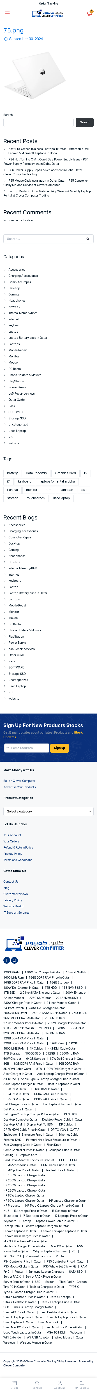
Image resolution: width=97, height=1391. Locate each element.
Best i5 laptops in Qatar (64, 1084)
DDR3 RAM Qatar (15, 1089)
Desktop (14, 288)
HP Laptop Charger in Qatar (68, 1200)
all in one (9, 1079)
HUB (6, 1211)
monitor (31, 490)
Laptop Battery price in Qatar (28, 337)
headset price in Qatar (60, 1170)
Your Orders (11, 841)
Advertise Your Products (19, 787)
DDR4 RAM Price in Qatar (51, 1094)
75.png (13, 30)
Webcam (76, 1332)
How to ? (15, 307)
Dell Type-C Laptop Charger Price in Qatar (31, 1114)
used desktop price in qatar (58, 1312)
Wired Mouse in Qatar (69, 1337)
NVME (81, 1246)
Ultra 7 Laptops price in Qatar (61, 1302)
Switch (50, 1282)
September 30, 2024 (25, 39)
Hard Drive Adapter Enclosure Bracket (29, 1160)
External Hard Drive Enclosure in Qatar (52, 1140)
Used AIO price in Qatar (19, 1312)
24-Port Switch (13, 1008)
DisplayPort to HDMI (41, 1124)
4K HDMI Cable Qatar (62, 1048)
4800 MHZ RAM (14, 1048)
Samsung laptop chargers (46, 1271)
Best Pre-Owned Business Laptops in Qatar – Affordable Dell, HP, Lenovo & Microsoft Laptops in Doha (46, 151)
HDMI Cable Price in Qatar (58, 1165)
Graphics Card (65, 473)
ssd (83, 490)
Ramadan (66, 490)
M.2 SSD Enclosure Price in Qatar (25, 1241)
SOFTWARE (16, 412)
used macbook (48, 1322)
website (14, 443)
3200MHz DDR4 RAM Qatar (22, 1033)
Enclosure (10, 1134)
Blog (6, 888)
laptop (26, 1221)
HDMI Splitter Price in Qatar (21, 1170)
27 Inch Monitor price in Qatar (23, 1023)
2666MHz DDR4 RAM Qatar (22, 1018)
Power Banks (17, 387)
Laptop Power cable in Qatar (55, 1221)
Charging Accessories (23, 276)
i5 (85, 473)
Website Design (13, 906)
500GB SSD (33, 1053)
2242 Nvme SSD (67, 998)
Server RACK (12, 1276)
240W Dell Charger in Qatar (47, 1008)
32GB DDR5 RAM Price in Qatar (24, 1043)
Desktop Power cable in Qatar (62, 1119)
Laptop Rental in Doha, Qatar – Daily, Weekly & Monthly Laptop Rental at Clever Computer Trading (47, 193)
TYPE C (74, 1287)
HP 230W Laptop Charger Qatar (25, 1185)
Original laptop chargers (50, 1251)
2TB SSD (45, 1028)
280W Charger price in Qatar (67, 1023)
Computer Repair (20, 282)
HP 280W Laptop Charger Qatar (25, 1190)
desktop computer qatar (20, 1119)
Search (8, 115)
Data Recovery (36, 473)
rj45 (6, 1271)
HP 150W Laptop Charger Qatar (25, 1175)
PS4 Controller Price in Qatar (22, 1261)
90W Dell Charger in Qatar (64, 1069)
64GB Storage (36, 1058)
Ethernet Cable (68, 1134)
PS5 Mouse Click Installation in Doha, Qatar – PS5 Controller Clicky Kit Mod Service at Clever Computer (45, 183)
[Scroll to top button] (89, 1372)
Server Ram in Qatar (16, 1282)
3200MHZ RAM (55, 1033)
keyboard (15, 325)
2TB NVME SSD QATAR (19, 1028)
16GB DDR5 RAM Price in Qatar (24, 982)
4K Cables (37, 1048)
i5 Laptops (10, 1216)
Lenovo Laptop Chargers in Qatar (47, 1226)
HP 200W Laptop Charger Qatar (25, 1180)
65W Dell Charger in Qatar (67, 1058)
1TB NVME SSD (72, 987)
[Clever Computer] (49, 13)
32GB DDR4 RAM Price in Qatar (24, 1038)
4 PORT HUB (77, 1043)
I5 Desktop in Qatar (65, 1211)
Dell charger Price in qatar (21, 1104)
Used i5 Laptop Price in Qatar (23, 1317)
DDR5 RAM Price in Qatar (51, 1099)
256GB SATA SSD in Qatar (49, 1013)
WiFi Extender (13, 1337)
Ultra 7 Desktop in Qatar (19, 1302)
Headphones (17, 300)
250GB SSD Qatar (15, 1013)
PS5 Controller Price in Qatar (65, 1261)
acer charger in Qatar (18, 1074)
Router (19, 1271)
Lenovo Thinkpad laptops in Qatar (64, 1231)
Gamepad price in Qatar (65, 1150)
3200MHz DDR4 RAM (70, 1028)
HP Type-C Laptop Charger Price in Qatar (53, 1205)
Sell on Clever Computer (19, 781)
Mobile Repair (18, 350)
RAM (84, 1266)
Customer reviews (15, 894)
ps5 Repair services (22, 393)
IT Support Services (16, 912)
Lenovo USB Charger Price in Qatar (26, 1236)
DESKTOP (71, 1114)
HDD (62, 1160)
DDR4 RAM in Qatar (16, 1094)
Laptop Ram (11, 1226)
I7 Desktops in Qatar (37, 1216)
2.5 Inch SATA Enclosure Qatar (40, 992)
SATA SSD (76, 1271)
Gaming (14, 294)
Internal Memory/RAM (23, 313)
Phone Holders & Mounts (25, 375)
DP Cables (66, 1124)
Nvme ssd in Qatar (16, 1251)
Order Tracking (48, 3)
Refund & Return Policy (18, 847)
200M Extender (76, 992)
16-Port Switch (76, 972)
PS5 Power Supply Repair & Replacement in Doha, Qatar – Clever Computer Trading (43, 172)
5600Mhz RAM (70, 1053)
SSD (38, 1282)
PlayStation (16, 381)
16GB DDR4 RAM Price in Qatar (50, 977)
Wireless (9, 1342)
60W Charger (12, 1058)
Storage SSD (17, 418)
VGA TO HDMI (56, 1332)
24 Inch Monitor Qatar (61, 1003)
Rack (12, 406)
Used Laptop (17, 431)
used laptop (61, 498)
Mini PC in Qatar (62, 1246)
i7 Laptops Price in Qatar (72, 1216)
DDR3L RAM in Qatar (45, 1089)
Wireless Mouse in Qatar (36, 1342)
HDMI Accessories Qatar (20, 1165)
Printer (61, 1256)
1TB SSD (9, 992)
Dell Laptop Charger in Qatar (62, 1104)
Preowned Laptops (39, 1256)
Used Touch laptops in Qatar (23, 1332)
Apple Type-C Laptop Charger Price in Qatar (50, 1079)
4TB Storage (12, 1053)
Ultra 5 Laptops (60, 1297)
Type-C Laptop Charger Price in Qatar (28, 1292)
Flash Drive (54, 1145)
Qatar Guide (17, 399)
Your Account (12, 835)
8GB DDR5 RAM (69, 1063)
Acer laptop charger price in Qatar (61, 1074)
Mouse (13, 362)
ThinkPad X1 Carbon (73, 1282)
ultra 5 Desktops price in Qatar (24, 1297)
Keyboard (10, 1221)
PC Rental (15, 369)
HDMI (74, 1160)
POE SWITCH (12, 1256)
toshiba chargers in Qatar (47, 1287)
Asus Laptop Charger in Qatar (23, 1084)
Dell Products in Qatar (18, 1109)
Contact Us (10, 881)
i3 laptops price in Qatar (31, 1211)
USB (6, 1307)
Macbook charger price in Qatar (25, 1246)
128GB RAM (11, 972)
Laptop (13, 331)
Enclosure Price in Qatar (38, 1134)
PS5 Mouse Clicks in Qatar (21, 1266)
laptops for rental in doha (57, 481)
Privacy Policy (12, 854)
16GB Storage (59, 982)
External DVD (12, 1140)
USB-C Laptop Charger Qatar (33, 1307)
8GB (6, 1063)
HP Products (12, 1205)
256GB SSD (80, 1013)
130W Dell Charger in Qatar (43, 972)
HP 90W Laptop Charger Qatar (24, 1200)
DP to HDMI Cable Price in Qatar (24, 1129)
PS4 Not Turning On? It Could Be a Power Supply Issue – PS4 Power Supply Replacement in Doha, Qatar (45, 162)
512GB (50, 1053)
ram (48, 490)
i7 (8, 481)
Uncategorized (18, 424)
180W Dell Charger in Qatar (21, 987)
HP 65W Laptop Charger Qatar (24, 1195)
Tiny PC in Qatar (14, 1287)
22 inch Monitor (14, 998)
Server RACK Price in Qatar (43, 1276)
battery (12, 473)
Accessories (17, 269)
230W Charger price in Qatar (22, 1003)
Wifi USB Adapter (39, 1337)
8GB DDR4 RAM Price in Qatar (34, 1063)
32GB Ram (57, 1043)
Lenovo (12, 490)
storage (12, 498)
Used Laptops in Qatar (18, 1322)
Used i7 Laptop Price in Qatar (67, 1317)
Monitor (14, 356)
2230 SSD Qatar (40, 998)
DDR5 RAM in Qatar (16, 1099)
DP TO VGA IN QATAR (65, 1129)
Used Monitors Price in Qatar (63, 1327)
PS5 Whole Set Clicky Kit (59, 1266)
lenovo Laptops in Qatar (20, 1231)
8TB (39, 1069)
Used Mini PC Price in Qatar (21, 1327)
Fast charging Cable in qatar (22, 1145)
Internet (14, 319)
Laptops (14, 344)
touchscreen (36, 498)
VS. (11, 437)
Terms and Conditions (17, 860)
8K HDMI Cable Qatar (17, 1069)
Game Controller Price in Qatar (23, 1150)
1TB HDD (51, 987)
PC (74, 1251)
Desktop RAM (13, 1124)
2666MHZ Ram (55, 1018)
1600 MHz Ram (13, 977)
